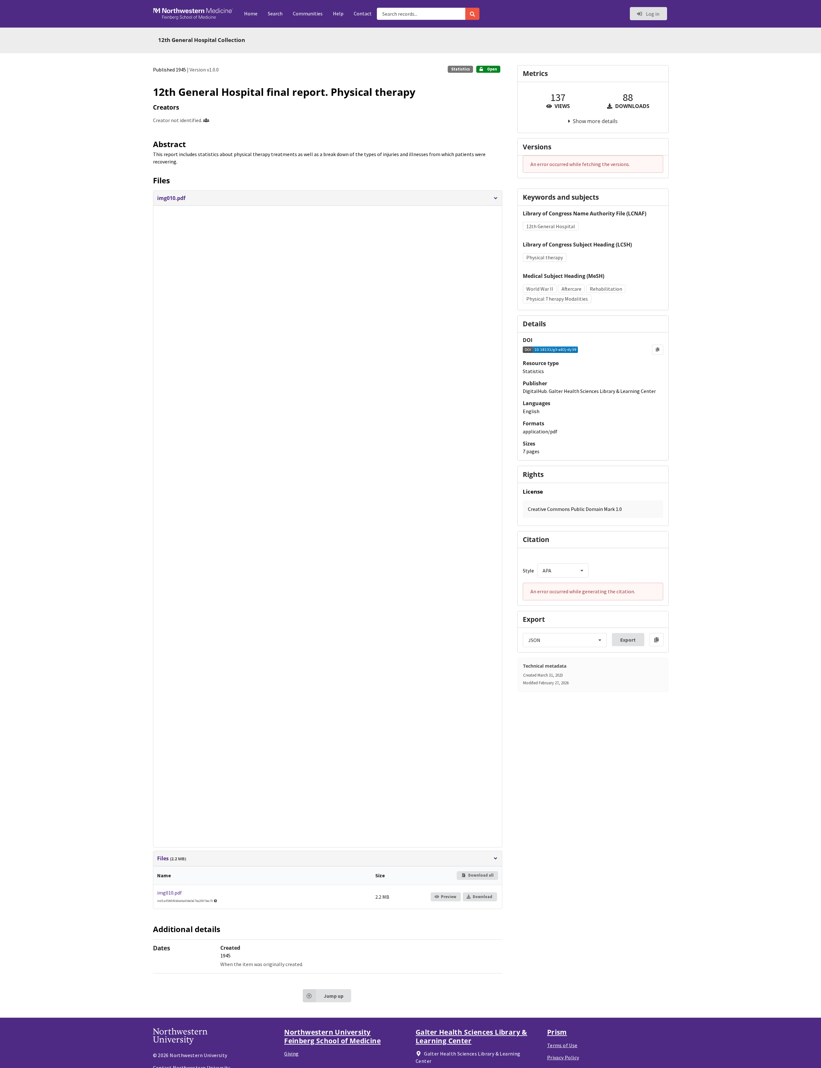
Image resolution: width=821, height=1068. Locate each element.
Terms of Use (562, 1045)
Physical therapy (544, 257)
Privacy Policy (563, 1057)
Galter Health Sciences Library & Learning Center (471, 1036)
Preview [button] (448, 896)
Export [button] (628, 640)
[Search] (472, 14)
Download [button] (482, 896)
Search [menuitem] (275, 13)
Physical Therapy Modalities (557, 299)
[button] (327, 198)
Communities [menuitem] (308, 13)
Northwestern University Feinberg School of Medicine (332, 1036)
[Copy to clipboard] (657, 350)
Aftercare (571, 289)
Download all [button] (480, 875)
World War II (539, 289)
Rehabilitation (606, 289)
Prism (557, 1032)
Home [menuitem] (251, 13)
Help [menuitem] (338, 13)
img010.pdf (169, 892)
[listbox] (562, 570)
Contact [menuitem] (363, 13)
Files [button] (171, 858)
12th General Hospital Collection (201, 40)
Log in (652, 14)
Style (528, 570)
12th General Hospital (550, 226)
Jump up (333, 996)
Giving (291, 1053)
